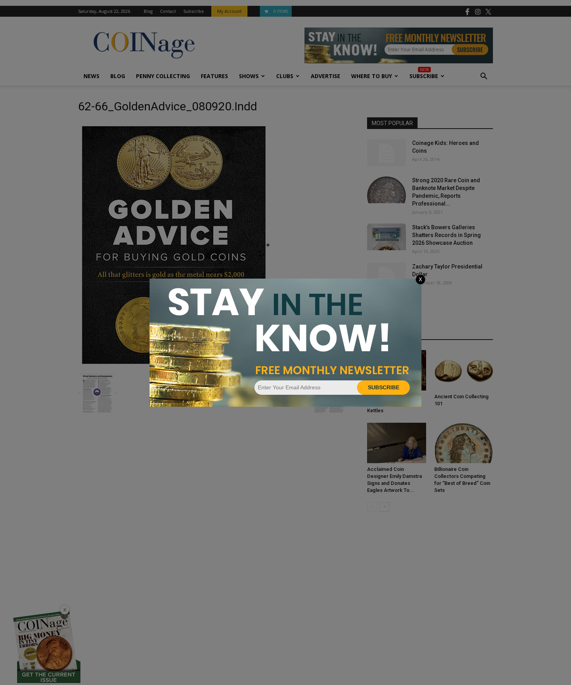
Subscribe (383, 387)
